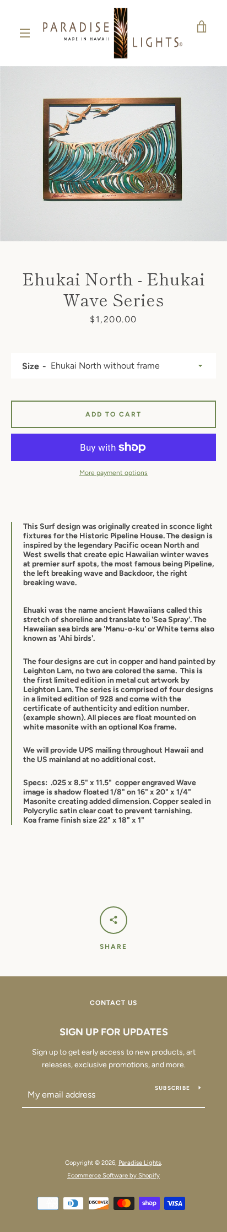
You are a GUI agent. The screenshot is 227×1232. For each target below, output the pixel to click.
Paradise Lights (139, 1162)
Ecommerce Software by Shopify (113, 1175)
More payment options (113, 473)
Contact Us (113, 1003)
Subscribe (172, 1087)
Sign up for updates (114, 1032)
